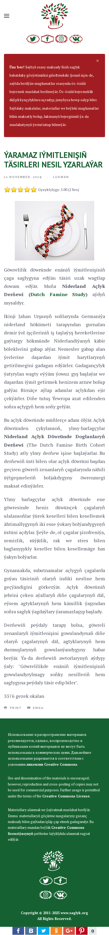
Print (15, 708)
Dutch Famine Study (58, 294)
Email (37, 708)
